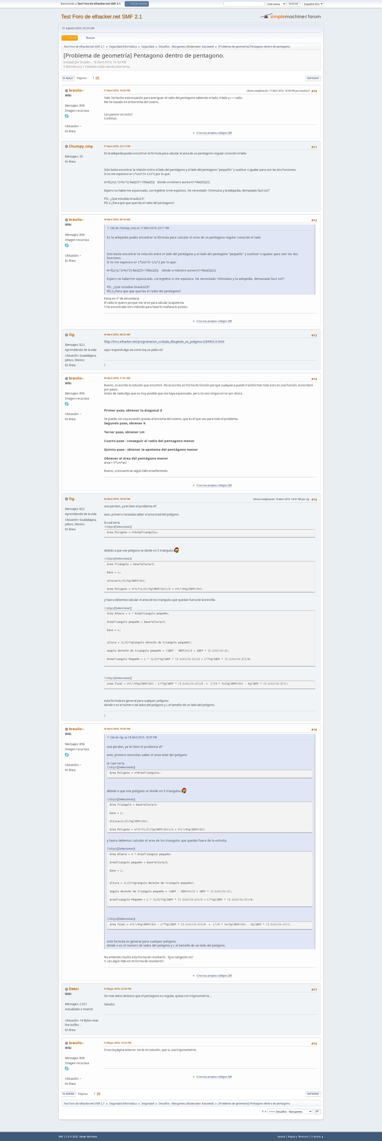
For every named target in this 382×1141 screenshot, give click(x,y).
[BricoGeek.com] (67, 1015)
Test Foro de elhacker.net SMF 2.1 (101, 16)
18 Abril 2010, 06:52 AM (117, 334)
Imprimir (313, 78)
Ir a (264, 1111)
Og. (72, 334)
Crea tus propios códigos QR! (214, 133)
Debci (74, 988)
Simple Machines (88, 1136)
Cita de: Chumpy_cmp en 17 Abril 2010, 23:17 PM (139, 228)
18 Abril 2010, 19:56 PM (117, 728)
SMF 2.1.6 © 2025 (68, 1136)
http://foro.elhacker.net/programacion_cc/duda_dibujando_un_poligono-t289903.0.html (164, 342)
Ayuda (281, 1136)
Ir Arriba (68, 1093)
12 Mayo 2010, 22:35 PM (117, 988)
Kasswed (207, 46)
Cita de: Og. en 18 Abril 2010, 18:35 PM (133, 737)
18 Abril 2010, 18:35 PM (117, 498)
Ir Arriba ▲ (317, 1136)
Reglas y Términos (298, 1136)
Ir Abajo (68, 78)
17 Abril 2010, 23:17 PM (117, 146)
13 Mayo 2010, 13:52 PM (117, 1042)
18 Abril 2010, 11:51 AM (117, 378)
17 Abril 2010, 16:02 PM (117, 90)
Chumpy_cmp (81, 146)
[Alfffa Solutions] (67, 121)
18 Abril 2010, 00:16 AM (117, 219)
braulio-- (76, 90)
